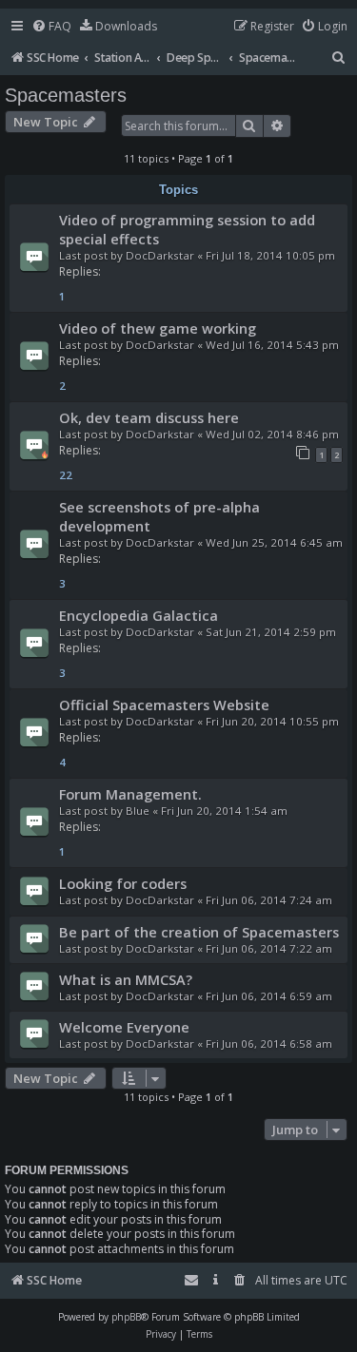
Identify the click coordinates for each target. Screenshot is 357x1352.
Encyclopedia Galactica (138, 615)
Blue (137, 810)
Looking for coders (123, 883)
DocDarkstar (160, 255)
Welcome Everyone (124, 1026)
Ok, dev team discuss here (149, 417)
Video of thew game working (157, 328)
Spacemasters (66, 95)
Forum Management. (130, 793)
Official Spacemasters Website (164, 704)
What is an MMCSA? (125, 979)
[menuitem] (51, 27)
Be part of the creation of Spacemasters (199, 931)
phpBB (126, 1316)
